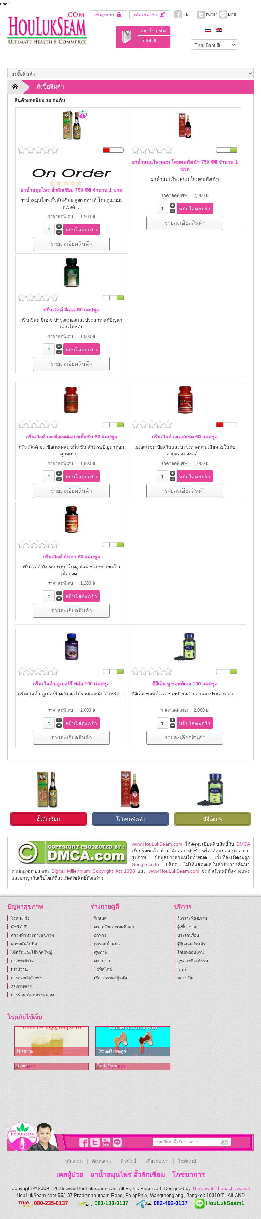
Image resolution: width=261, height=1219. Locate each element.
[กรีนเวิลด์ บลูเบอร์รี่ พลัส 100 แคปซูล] (71, 646)
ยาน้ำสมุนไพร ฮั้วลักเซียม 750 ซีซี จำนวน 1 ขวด (71, 190)
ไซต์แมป (187, 1161)
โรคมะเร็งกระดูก (112, 1051)
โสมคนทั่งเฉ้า (130, 819)
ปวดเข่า (23, 1065)
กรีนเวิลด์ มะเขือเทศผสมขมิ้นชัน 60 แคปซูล (71, 436)
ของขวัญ (185, 978)
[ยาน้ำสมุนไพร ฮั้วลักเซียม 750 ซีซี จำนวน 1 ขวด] (71, 124)
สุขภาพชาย (21, 986)
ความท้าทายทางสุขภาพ (32, 935)
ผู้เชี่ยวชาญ (187, 927)
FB (185, 14)
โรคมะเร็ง (20, 918)
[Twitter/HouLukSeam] (94, 1142)
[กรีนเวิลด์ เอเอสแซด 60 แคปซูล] (185, 399)
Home (19, 87)
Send (223, 1142)
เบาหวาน (19, 969)
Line (231, 14)
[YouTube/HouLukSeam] (105, 1142)
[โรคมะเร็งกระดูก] (133, 1041)
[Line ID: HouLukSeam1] (116, 1142)
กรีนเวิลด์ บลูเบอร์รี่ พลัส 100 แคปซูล (71, 683)
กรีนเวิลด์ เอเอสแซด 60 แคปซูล (185, 436)
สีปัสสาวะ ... (26, 1051)
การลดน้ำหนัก (107, 944)
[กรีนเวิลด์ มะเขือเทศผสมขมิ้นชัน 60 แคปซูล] (71, 399)
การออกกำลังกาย (26, 978)
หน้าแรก (74, 1161)
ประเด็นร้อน (188, 935)
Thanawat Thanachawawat (221, 1188)
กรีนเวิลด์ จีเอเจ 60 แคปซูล (72, 309)
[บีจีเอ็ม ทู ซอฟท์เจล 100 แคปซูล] (185, 646)
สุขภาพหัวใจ (22, 961)
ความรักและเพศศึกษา (114, 927)
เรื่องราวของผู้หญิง (110, 978)
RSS (181, 969)
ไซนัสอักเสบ (108, 1065)
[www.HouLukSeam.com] (47, 27)
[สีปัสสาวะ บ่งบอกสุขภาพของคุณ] (51, 1041)
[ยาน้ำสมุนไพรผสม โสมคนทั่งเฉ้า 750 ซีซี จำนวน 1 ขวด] (185, 124)
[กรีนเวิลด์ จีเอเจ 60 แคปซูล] (71, 272)
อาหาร (100, 935)
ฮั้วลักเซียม (48, 819)
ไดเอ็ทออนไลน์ (190, 952)
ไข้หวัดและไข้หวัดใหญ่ (31, 952)
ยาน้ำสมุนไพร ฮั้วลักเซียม (127, 1174)
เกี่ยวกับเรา (157, 1161)
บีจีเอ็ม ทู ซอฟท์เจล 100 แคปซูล (185, 683)
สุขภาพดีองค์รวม (192, 961)
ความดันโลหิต (24, 944)
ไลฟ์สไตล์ (103, 969)
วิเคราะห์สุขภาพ (192, 918)
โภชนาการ (188, 1174)
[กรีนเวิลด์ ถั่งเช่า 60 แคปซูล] (71, 519)
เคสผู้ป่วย (70, 1174)
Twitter (211, 14)
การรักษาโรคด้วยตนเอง (32, 995)
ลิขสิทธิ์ (128, 1161)
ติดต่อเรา (101, 1161)
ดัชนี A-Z (19, 927)
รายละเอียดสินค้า (71, 244)
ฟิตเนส (100, 918)
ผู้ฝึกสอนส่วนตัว (191, 944)
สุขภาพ (100, 952)
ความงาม (102, 961)
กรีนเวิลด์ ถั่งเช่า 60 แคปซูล (71, 556)
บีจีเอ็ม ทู (212, 819)
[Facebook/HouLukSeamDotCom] (82, 1142)
